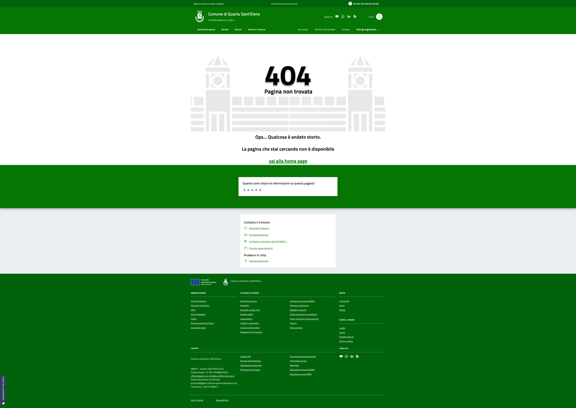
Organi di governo (198, 301)
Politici (193, 319)
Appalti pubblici (246, 314)
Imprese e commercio (299, 305)
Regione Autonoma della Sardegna (209, 3)
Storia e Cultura (346, 341)
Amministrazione (206, 29)
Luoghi (342, 328)
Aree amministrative (200, 305)
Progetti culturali (346, 337)
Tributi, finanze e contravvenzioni (304, 319)
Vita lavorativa (296, 327)
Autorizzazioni (246, 319)
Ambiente (244, 305)
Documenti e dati (198, 327)
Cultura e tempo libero (250, 327)
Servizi (238, 29)
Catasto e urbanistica (249, 323)
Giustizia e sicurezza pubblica (302, 301)
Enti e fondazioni (198, 314)
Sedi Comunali (197, 400)
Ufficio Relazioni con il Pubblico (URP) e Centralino (212, 376)
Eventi (342, 332)
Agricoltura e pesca (248, 301)
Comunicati (344, 301)
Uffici (193, 310)
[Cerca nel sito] (379, 17)
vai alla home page (288, 161)
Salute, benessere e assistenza (303, 314)
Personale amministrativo (202, 323)
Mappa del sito (222, 400)
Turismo (346, 29)
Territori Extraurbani (325, 29)
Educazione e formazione (251, 332)
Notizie (342, 310)
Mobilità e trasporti (298, 310)
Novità (225, 29)
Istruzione (303, 29)
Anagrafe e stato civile (250, 310)
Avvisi (342, 305)
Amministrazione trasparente (284, 3)
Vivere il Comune (256, 29)
